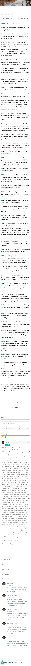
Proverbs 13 (6, 574)
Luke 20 (16, 403)
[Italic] (5, 428)
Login (28, 417)
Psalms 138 (5, 579)
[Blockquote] (14, 428)
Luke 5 (4, 564)
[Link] (18, 428)
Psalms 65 (15, 407)
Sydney (22, 662)
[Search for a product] (29, 3)
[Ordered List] (10, 428)
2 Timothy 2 (14, 637)
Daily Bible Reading (23, 18)
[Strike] (8, 428)
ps (3, 18)
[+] (22, 428)
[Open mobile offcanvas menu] (1, 3)
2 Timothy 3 (6, 559)
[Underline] (6, 428)
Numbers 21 (6, 569)
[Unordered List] (12, 428)
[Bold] (3, 428)
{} (19, 428)
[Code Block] (16, 428)
